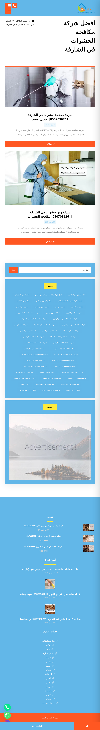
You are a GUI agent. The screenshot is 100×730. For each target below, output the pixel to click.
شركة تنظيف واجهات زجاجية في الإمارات (63, 336)
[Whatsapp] (7, 715)
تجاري (48, 661)
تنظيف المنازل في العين (43, 301)
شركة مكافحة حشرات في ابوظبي (64, 366)
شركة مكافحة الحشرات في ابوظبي (63, 348)
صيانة (48, 657)
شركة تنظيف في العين (49, 331)
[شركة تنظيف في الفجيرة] (86, 8)
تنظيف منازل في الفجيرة (74, 313)
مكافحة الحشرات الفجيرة (24, 372)
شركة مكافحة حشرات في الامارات (35, 366)
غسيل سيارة (48, 653)
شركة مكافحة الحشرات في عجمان (62, 360)
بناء (48, 649)
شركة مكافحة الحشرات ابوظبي (63, 342)
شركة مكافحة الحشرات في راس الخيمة (35, 354)
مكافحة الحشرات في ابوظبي (76, 378)
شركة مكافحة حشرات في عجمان (72, 372)
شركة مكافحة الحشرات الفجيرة (36, 342)
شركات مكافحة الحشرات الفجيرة (29, 313)
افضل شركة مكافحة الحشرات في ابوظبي (48, 295)
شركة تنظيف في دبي (21, 325)
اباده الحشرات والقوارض (76, 295)
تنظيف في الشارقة (23, 301)
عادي (48, 665)
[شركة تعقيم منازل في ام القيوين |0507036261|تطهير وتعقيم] (50, 584)
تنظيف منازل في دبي (53, 313)
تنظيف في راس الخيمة (41, 307)
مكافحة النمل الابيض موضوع (51, 390)
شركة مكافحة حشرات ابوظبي (35, 360)
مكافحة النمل (25, 384)
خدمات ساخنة (48, 703)
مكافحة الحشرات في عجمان (69, 384)
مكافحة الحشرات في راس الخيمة (24, 378)
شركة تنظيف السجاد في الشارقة (45, 325)
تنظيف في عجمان (22, 307)
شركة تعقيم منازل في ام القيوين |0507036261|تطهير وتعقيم (50, 594)
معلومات (48, 690)
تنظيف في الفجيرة (77, 307)
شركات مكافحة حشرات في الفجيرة (73, 325)
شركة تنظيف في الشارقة (71, 331)
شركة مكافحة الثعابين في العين (33, 336)
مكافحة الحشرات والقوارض (45, 384)
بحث (13, 270)
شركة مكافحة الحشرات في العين (35, 348)
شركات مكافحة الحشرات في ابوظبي (65, 319)
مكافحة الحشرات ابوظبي (47, 372)
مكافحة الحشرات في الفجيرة (51, 378)
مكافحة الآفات (48, 640)
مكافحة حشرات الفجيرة (28, 390)
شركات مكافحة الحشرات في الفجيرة (34, 319)
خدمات (48, 669)
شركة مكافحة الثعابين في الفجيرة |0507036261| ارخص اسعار (50, 619)
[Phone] (7, 707)
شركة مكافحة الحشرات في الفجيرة (66, 354)
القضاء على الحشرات (22, 295)
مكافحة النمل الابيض (73, 390)
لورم (48, 686)
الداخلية (48, 674)
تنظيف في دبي (60, 307)
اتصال (48, 682)
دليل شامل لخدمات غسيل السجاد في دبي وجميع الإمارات (50, 569)
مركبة (48, 645)
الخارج (48, 678)
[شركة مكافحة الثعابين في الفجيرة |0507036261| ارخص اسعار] (50, 609)
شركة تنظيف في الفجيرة (28, 331)
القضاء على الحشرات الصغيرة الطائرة (70, 301)
